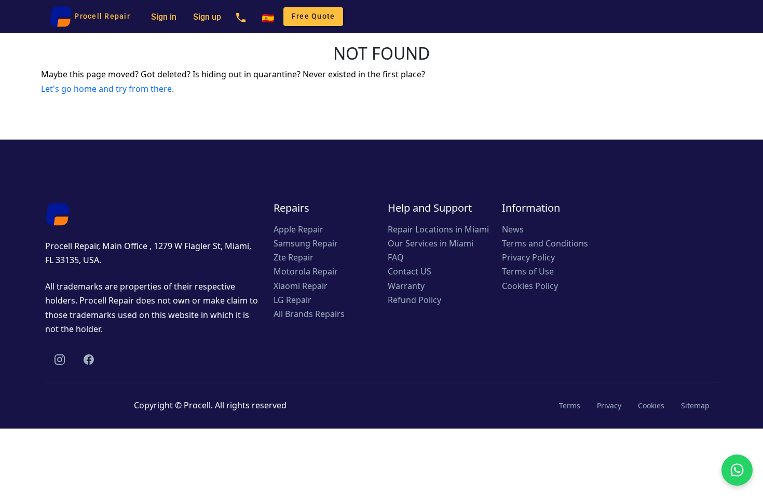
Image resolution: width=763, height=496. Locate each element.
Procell (197, 405)
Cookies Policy (530, 286)
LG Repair (292, 300)
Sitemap (695, 405)
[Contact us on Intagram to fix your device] (59, 359)
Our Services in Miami (430, 243)
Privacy (609, 405)
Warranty (406, 286)
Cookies (651, 405)
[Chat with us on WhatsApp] (737, 470)
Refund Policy (414, 300)
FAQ (396, 257)
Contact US (409, 271)
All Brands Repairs (309, 314)
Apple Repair (298, 229)
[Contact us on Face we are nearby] (88, 359)
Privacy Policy (528, 257)
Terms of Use (528, 271)
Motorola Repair (306, 271)
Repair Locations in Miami (438, 229)
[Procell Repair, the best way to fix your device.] (57, 213)
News (513, 229)
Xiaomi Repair (301, 286)
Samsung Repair (306, 243)
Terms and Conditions (545, 243)
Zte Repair (294, 257)
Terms (569, 405)
